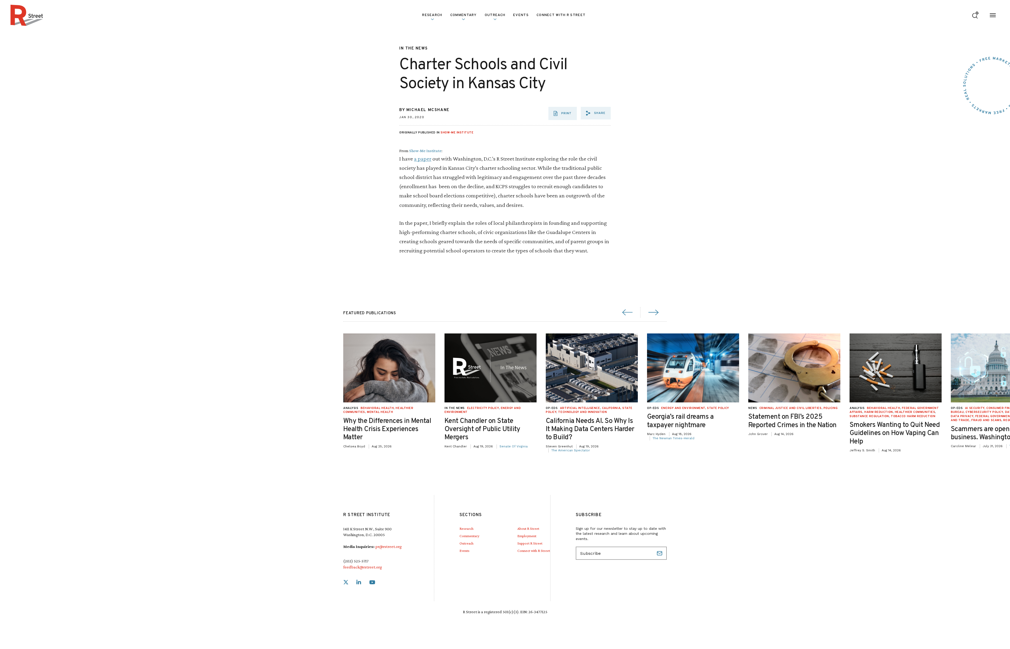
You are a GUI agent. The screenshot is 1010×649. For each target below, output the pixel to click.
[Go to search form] (975, 15)
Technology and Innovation (582, 412)
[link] (346, 582)
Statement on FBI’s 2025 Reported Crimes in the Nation (792, 421)
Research (466, 528)
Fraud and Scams (986, 420)
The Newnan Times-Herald (673, 438)
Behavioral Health (377, 408)
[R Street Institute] (27, 15)
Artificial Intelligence (580, 408)
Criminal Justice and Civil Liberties (790, 408)
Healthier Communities (915, 412)
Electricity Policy (483, 408)
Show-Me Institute (457, 132)
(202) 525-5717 (355, 561)
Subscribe (660, 553)
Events (521, 15)
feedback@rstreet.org (362, 567)
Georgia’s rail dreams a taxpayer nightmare (680, 421)
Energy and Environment (683, 408)
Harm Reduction (878, 412)
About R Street (528, 528)
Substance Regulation (869, 416)
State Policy (718, 408)
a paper (422, 158)
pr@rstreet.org (388, 546)
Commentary (469, 536)
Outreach (495, 15)
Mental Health (380, 412)
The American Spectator (570, 450)
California (611, 408)
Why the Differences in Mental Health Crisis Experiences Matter (387, 429)
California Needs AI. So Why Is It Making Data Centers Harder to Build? (590, 429)
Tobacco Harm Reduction (913, 416)
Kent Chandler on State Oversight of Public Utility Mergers (482, 429)
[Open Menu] (992, 15)
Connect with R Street (561, 15)
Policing (830, 408)
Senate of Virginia (513, 446)
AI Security (974, 408)
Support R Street (529, 543)
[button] (596, 113)
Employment (526, 536)
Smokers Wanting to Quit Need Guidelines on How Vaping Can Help (895, 433)
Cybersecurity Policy (984, 412)
